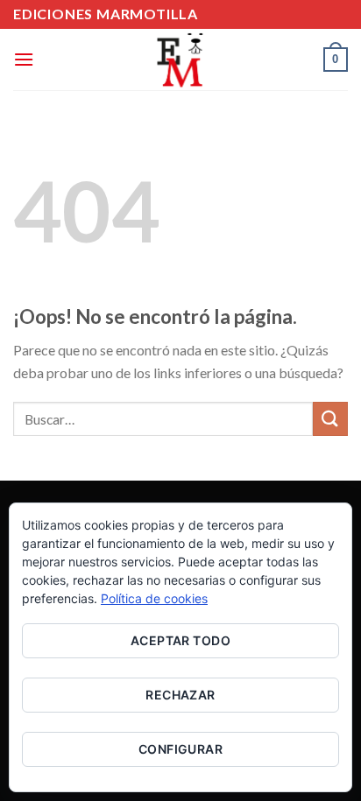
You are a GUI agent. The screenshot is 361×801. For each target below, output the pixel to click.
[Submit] (330, 419)
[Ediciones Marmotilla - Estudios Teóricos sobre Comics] (180, 59)
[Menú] (23, 59)
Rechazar (180, 694)
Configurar (180, 748)
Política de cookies (154, 598)
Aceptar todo (180, 640)
